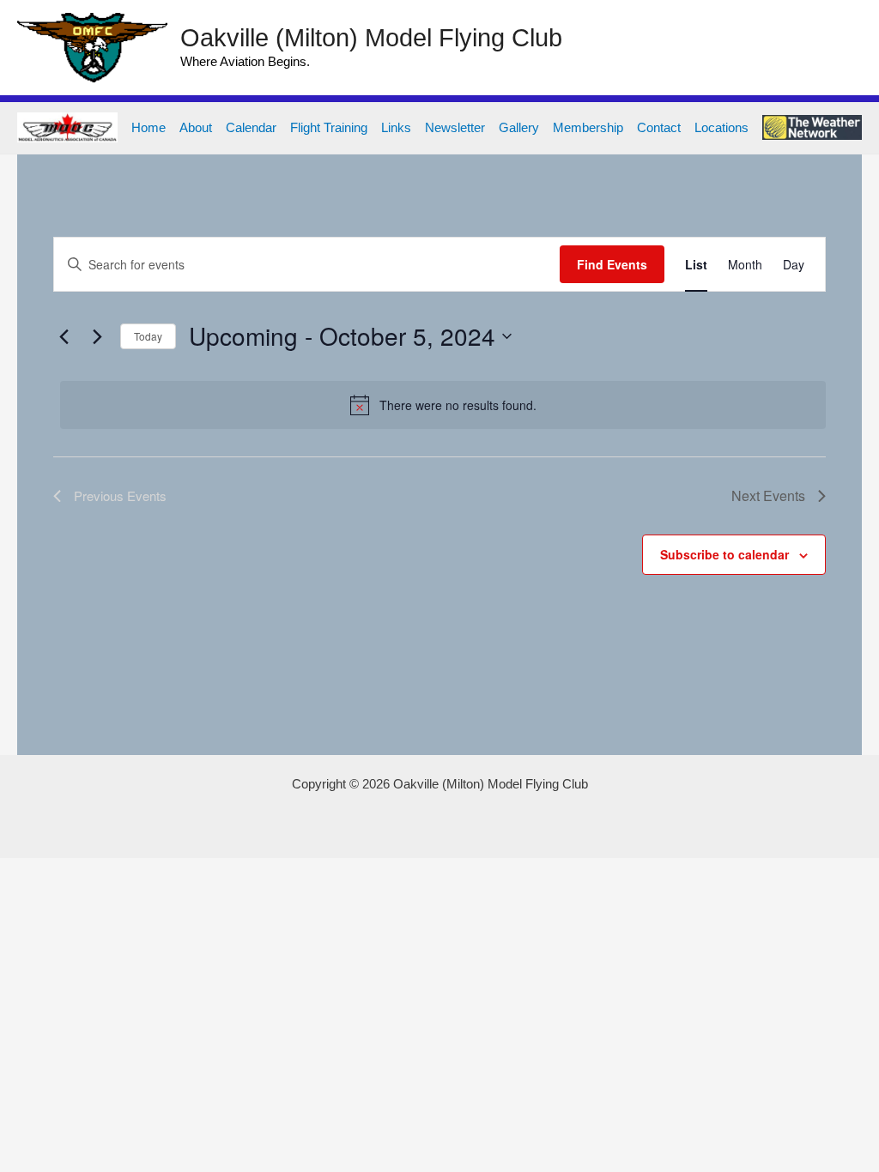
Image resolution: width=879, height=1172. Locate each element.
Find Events (612, 264)
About (195, 127)
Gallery (519, 127)
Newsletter (455, 127)
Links (396, 127)
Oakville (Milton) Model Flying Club (371, 37)
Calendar (251, 127)
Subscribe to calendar (724, 554)
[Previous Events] (63, 336)
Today (148, 336)
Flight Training (328, 127)
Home (148, 127)
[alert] (443, 405)
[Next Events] (97, 336)
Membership (588, 127)
